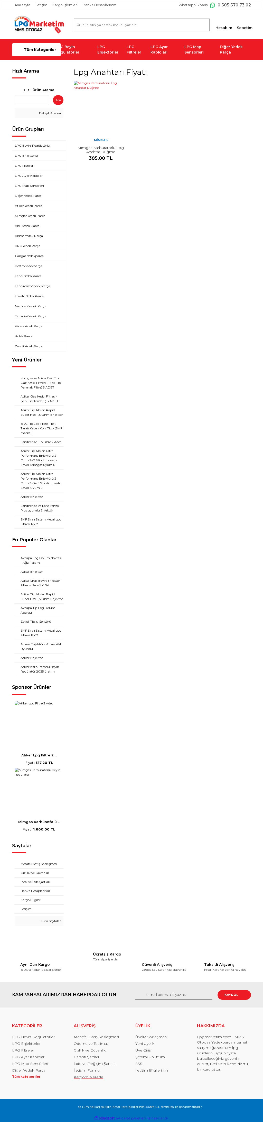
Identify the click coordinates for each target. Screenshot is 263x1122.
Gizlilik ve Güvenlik (90, 1050)
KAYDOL (231, 995)
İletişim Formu (87, 1070)
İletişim (41, 5)
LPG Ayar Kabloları (159, 50)
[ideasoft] (104, 1118)
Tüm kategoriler (26, 1077)
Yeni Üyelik (144, 1043)
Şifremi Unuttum (150, 1057)
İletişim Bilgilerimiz (151, 1070)
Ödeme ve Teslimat (91, 1043)
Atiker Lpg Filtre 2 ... (39, 755)
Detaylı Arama (49, 113)
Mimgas (101, 140)
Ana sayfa (22, 5)
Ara (58, 100)
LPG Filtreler (134, 50)
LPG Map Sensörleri (194, 50)
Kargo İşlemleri (65, 5)
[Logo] (39, 25)
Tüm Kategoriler (40, 49)
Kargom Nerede (88, 1077)
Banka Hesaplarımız (99, 5)
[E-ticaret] (131, 1118)
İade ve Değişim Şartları (95, 1063)
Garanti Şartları (86, 1057)
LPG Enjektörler (107, 50)
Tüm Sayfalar (50, 921)
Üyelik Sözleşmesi (151, 1037)
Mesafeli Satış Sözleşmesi (96, 1037)
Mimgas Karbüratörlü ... (39, 822)
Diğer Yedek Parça (231, 50)
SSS (138, 1063)
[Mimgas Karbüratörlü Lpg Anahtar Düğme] (101, 108)
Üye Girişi (143, 1050)
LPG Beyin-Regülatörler (67, 50)
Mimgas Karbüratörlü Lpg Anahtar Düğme (101, 149)
